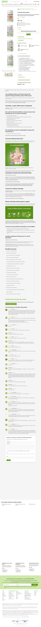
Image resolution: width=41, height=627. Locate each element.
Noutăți (3, 593)
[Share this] (19, 84)
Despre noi (3, 599)
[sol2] (25, 621)
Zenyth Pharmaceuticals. (19, 623)
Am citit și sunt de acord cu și (19, 450)
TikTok (35, 594)
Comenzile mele (26, 591)
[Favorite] (35, 4)
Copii (16, 596)
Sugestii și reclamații (27, 598)
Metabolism (17, 591)
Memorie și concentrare (11, 596)
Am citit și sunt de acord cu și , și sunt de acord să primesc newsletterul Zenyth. (20, 587)
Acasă (3, 591)
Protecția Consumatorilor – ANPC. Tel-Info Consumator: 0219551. (28, 596)
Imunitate (10, 592)
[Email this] (18, 84)
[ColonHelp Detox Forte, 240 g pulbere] (29, 46)
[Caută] (26, 1)
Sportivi (17, 595)
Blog (2, 598)
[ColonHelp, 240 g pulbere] (18, 46)
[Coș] (39, 4)
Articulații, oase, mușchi (11, 591)
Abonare (34, 584)
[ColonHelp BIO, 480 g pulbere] (34, 534)
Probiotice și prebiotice (11, 595)
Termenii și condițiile (22, 586)
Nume (7, 452)
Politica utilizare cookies (27, 594)
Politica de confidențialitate (19, 450)
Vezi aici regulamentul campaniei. (34, 582)
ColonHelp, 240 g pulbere (23, 45)
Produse (3, 592)
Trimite (28, 34)
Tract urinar (17, 594)
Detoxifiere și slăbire (11, 593)
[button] (4, 4)
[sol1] (16, 621)
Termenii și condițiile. (27, 450)
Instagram (35, 592)
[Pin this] (21, 84)
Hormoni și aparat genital (19, 593)
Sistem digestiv (10, 594)
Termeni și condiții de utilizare (28, 599)
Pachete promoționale (4, 594)
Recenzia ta (8, 443)
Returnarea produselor (27, 597)
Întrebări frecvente (27, 592)
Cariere (3, 597)
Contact (3, 600)
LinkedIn (35, 593)
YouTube (35, 595)
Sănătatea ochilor (18, 592)
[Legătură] (5, 2)
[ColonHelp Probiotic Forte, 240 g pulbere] (18, 50)
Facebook (35, 591)
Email (7, 456)
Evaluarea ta (8, 441)
